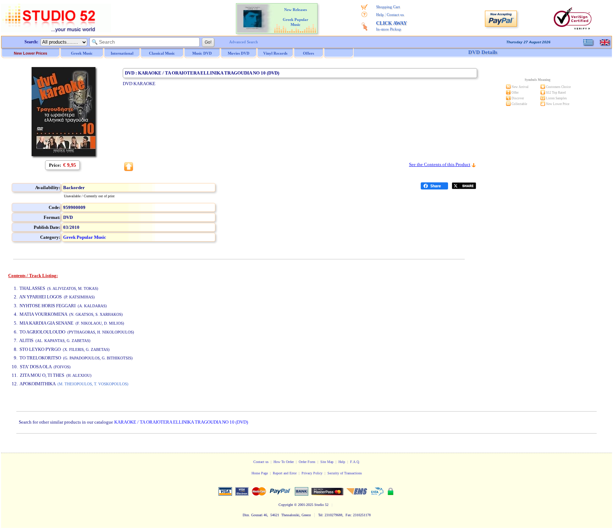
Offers (308, 53)
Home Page (260, 473)
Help (380, 14)
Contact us (395, 14)
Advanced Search (243, 42)
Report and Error (285, 473)
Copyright (285, 505)
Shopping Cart (388, 7)
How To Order (284, 462)
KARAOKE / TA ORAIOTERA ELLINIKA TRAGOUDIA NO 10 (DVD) (181, 422)
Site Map (326, 462)
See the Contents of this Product (439, 164)
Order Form (307, 462)
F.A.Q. (355, 462)
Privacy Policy (312, 473)
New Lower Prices (30, 53)
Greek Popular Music (84, 237)
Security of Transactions (344, 473)
